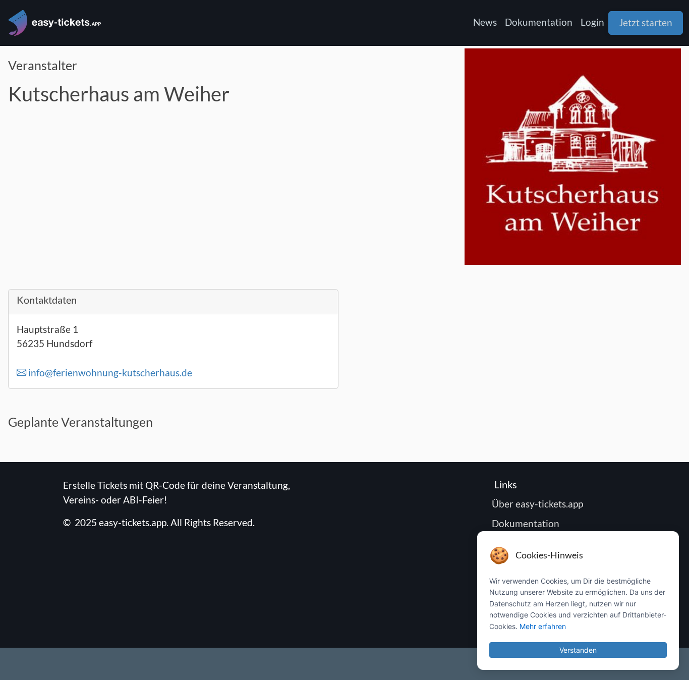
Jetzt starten (645, 22)
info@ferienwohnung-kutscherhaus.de (109, 372)
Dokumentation (538, 22)
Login (592, 22)
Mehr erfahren (543, 626)
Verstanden (578, 650)
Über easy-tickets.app (538, 503)
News (485, 22)
